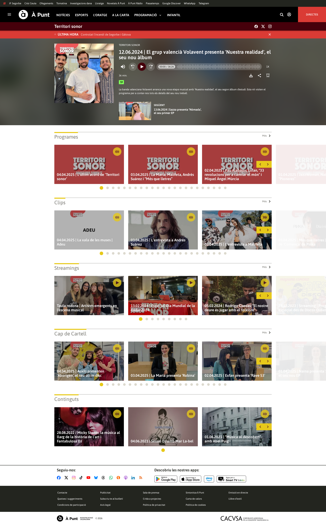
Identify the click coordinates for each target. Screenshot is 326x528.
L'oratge (99, 3)
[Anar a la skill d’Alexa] (209, 479)
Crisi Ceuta (30, 3)
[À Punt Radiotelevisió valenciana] (75, 518)
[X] (263, 26)
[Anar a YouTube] (89, 478)
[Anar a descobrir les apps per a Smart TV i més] (231, 479)
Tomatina (61, 3)
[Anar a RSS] (141, 478)
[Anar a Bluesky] (96, 478)
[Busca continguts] (282, 15)
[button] (101, 188)
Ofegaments (46, 3)
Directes (312, 14)
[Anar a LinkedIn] (133, 478)
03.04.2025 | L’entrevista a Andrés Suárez (158, 242)
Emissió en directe (238, 492)
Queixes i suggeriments (69, 498)
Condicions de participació (71, 505)
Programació (145, 15)
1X (267, 66)
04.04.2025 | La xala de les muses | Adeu (85, 242)
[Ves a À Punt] (34, 14)
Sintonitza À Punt (195, 492)
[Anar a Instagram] (74, 478)
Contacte (62, 492)
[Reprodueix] (142, 67)
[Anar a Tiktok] (81, 478)
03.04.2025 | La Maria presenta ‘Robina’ (163, 375)
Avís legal (105, 505)
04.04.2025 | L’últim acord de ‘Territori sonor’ (88, 176)
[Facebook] (256, 26)
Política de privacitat (154, 505)
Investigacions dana (81, 3)
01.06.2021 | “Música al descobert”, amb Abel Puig (233, 439)
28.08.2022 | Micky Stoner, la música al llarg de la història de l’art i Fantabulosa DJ (88, 437)
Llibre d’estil (235, 498)
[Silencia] (123, 67)
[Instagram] (270, 26)
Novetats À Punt (116, 3)
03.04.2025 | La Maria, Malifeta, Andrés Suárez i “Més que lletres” (162, 176)
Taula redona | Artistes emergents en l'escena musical (87, 308)
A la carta (120, 15)
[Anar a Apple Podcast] (126, 478)
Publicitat (105, 492)
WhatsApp (189, 3)
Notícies (63, 15)
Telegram (204, 3)
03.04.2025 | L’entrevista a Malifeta (233, 244)
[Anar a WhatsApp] (111, 478)
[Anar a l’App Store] (190, 479)
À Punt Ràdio (135, 3)
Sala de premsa (151, 492)
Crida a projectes (152, 498)
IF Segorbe (15, 3)
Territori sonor (68, 26)
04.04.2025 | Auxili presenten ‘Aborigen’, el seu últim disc (80, 373)
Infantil (173, 15)
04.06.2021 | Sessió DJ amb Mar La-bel (162, 441)
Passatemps (152, 3)
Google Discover (171, 3)
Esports (81, 15)
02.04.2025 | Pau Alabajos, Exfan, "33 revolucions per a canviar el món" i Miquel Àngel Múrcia (234, 174)
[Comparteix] (260, 75)
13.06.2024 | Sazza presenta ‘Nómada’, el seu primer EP (177, 111)
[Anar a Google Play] (165, 479)
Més (264, 135)
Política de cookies (196, 505)
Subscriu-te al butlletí (111, 498)
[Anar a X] (67, 478)
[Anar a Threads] (104, 478)
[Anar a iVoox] (119, 478)
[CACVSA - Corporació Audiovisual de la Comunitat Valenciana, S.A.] (244, 518)
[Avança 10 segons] (151, 67)
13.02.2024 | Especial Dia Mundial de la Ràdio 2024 (163, 308)
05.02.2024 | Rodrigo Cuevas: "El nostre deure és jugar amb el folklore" (236, 308)
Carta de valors (194, 498)
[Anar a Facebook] (59, 478)
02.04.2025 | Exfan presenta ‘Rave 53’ (235, 375)
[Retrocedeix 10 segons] (133, 67)
